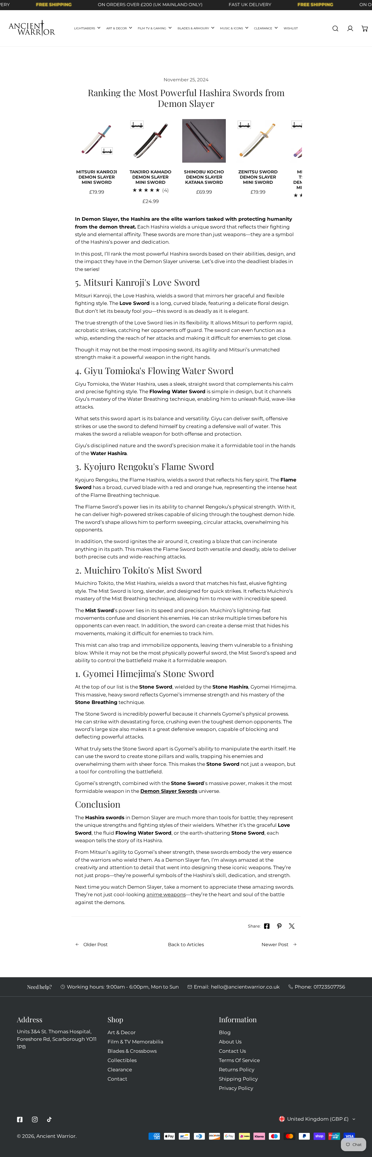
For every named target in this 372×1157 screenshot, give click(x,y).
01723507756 (329, 987)
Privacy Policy (236, 1088)
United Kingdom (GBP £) (318, 1119)
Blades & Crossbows (132, 1051)
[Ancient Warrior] (32, 28)
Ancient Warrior (56, 1136)
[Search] (335, 28)
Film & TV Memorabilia (135, 1042)
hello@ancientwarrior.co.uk (245, 987)
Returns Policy (236, 1069)
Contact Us (232, 1051)
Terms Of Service (239, 1060)
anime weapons (166, 894)
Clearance (120, 1069)
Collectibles (122, 1060)
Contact (117, 1079)
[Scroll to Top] (360, 1125)
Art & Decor (122, 1032)
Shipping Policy (238, 1079)
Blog (225, 1032)
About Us (230, 1042)
